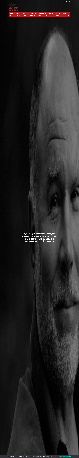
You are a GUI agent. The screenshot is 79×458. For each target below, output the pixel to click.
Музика (39, 15)
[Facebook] (66, 1)
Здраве (64, 13)
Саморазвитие (42, 13)
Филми (45, 15)
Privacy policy (68, 456)
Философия (25, 13)
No (63, 456)
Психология (33, 13)
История (58, 13)
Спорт (51, 15)
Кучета (57, 15)
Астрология (32, 15)
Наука (11, 15)
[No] (77, 456)
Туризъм (25, 15)
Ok (61, 456)
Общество (51, 13)
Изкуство (18, 15)
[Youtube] (69, 1)
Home (11, 13)
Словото (18, 13)
